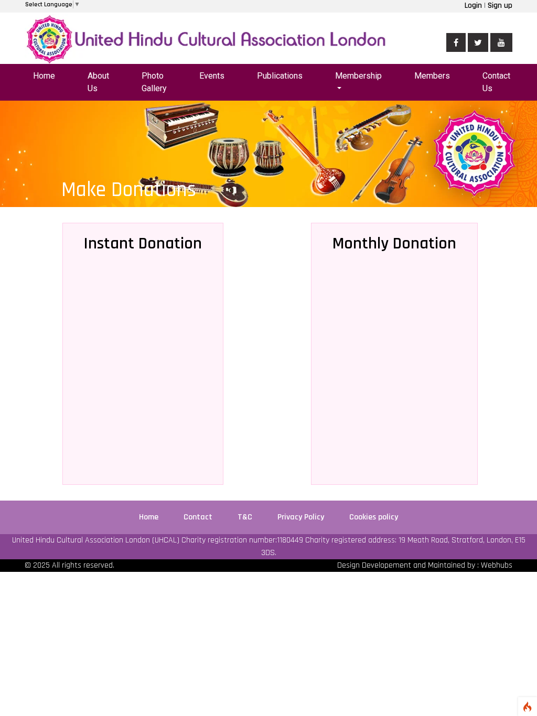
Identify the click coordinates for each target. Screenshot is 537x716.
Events (211, 76)
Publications (280, 76)
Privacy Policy (301, 517)
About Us (98, 82)
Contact (199, 517)
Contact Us (496, 82)
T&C (246, 517)
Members (432, 76)
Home (44, 76)
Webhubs (496, 565)
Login (474, 5)
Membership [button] (358, 76)
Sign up (499, 5)
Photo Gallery (154, 82)
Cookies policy (373, 517)
